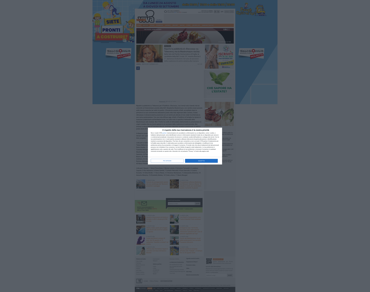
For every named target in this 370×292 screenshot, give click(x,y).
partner (164, 133)
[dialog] (185, 146)
